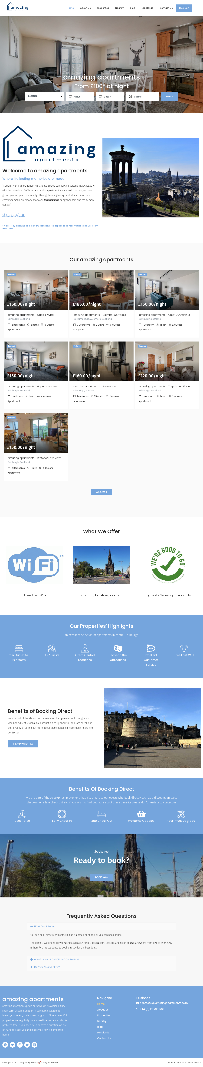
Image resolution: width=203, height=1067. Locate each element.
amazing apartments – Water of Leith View (34, 458)
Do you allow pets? (47, 966)
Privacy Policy (194, 1062)
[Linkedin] (34, 1045)
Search (169, 96)
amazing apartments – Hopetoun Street (33, 386)
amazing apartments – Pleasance (94, 386)
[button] (101, 926)
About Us (85, 8)
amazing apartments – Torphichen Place (164, 386)
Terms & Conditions (177, 1062)
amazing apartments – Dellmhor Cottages (99, 315)
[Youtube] (27, 1045)
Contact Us (166, 8)
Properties (103, 8)
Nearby (119, 8)
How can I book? (45, 926)
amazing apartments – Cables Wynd (31, 315)
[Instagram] (20, 1045)
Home (70, 8)
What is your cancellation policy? (56, 959)
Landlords (147, 8)
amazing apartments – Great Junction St (164, 315)
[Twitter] (12, 1045)
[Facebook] (5, 1045)
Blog (132, 8)
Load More (101, 492)
